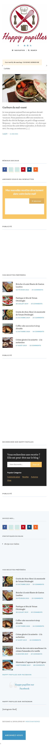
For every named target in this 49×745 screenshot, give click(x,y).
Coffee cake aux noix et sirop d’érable (28, 327)
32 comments (35, 345)
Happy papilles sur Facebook (17, 675)
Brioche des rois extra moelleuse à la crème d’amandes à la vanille (31, 649)
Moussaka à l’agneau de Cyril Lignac (31, 662)
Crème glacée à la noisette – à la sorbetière (29, 341)
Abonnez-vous (14, 735)
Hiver (9, 480)
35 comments (37, 290)
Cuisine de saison (13, 477)
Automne (34, 477)
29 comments (36, 654)
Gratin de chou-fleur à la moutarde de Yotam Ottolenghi (30, 313)
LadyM (4, 134)
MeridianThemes (33, 721)
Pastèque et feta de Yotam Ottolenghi (26, 299)
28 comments (39, 665)
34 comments (38, 331)
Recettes (25, 477)
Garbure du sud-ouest (14, 107)
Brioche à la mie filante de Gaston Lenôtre (30, 285)
